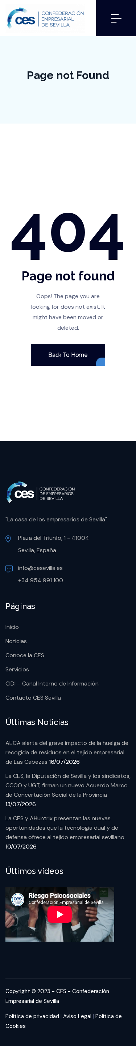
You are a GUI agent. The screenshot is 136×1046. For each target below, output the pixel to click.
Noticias (16, 641)
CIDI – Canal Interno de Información (52, 683)
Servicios (17, 669)
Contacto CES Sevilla (33, 697)
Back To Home (68, 354)
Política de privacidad (32, 1016)
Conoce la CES (24, 655)
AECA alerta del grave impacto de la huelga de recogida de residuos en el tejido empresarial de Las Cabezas (66, 752)
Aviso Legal (77, 1016)
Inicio (12, 627)
